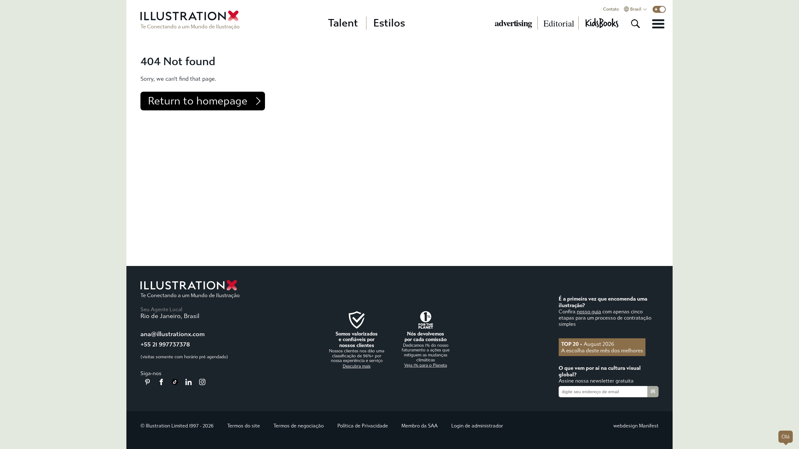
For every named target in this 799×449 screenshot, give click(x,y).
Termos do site (243, 426)
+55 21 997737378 (165, 344)
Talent (343, 23)
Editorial (558, 23)
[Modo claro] (659, 9)
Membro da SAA (419, 426)
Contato (611, 9)
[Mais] (658, 23)
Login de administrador (477, 426)
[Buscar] (635, 23)
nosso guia (589, 312)
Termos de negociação (298, 426)
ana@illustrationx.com (172, 334)
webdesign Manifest (636, 426)
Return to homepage (198, 101)
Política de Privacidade (362, 426)
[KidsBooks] (601, 23)
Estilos (389, 23)
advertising (513, 23)
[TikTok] (175, 383)
